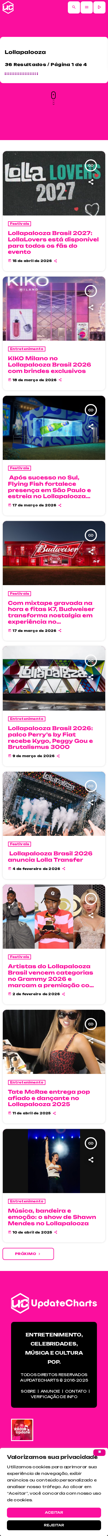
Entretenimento (27, 349)
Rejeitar (54, 1525)
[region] (54, 1492)
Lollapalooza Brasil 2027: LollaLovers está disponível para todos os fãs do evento (53, 242)
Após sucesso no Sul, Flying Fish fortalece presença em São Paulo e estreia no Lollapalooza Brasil (49, 490)
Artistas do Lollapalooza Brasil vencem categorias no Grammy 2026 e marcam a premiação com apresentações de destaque (52, 982)
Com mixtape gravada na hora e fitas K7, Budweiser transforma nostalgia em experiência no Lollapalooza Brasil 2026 (51, 615)
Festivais (19, 224)
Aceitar (54, 1512)
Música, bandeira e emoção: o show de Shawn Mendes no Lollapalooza (52, 1217)
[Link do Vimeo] (8, 7)
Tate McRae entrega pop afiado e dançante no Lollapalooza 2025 (49, 1098)
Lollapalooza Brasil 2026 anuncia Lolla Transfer (50, 856)
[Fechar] (99, 1452)
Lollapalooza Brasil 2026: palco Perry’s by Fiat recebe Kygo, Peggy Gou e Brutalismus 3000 (50, 737)
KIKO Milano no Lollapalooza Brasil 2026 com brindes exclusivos (49, 364)
